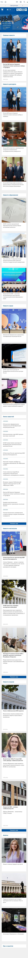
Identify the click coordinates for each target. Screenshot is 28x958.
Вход (2, 1)
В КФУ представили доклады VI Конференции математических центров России (13, 371)
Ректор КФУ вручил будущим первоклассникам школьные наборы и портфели (14, 66)
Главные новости (9, 35)
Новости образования (10, 195)
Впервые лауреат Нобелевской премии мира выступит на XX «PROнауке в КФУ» (12, 483)
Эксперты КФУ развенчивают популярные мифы (7, 26)
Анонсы (5, 835)
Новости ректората (9, 84)
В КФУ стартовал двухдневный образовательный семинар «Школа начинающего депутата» (12, 225)
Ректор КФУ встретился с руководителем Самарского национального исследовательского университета (13, 149)
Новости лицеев (8, 682)
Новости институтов (10, 528)
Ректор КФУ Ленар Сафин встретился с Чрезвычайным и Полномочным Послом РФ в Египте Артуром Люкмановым (13, 184)
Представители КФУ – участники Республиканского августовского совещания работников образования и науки (13, 296)
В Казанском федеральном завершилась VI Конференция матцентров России (13, 335)
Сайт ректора (14, 5)
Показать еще (14, 523)
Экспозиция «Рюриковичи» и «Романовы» (13, 934)
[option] (14, 5)
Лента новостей (8, 417)
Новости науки (8, 306)
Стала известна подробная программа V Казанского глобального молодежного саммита (13, 473)
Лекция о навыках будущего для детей (13, 864)
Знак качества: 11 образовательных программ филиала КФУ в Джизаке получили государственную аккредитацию (14, 260)
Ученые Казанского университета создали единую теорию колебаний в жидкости (14, 405)
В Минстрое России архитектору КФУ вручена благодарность (14, 453)
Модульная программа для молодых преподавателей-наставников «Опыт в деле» (13, 900)
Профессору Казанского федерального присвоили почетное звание (13, 504)
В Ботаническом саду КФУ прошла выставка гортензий (13, 435)
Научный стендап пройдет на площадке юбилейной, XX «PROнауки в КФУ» (14, 463)
